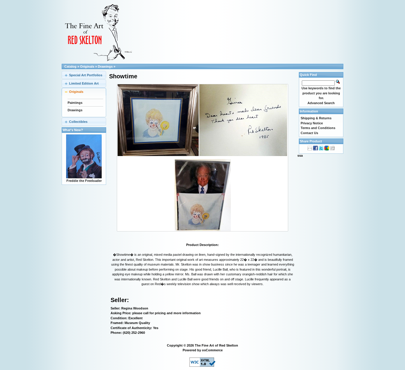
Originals (87, 66)
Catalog (70, 66)
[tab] (84, 75)
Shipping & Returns (316, 118)
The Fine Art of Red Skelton (216, 345)
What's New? (73, 130)
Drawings (105, 66)
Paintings (75, 102)
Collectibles (78, 121)
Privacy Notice (312, 123)
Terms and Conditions (318, 128)
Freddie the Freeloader (84, 180)
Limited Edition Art (84, 83)
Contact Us (309, 133)
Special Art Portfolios (85, 75)
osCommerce (212, 350)
